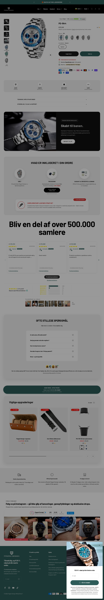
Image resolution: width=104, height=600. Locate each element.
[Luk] (99, 545)
